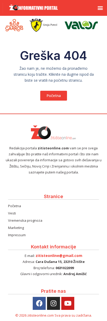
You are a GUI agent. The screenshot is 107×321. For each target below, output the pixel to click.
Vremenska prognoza (25, 220)
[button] (100, 8)
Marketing (16, 227)
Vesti (12, 213)
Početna (14, 206)
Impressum (17, 235)
